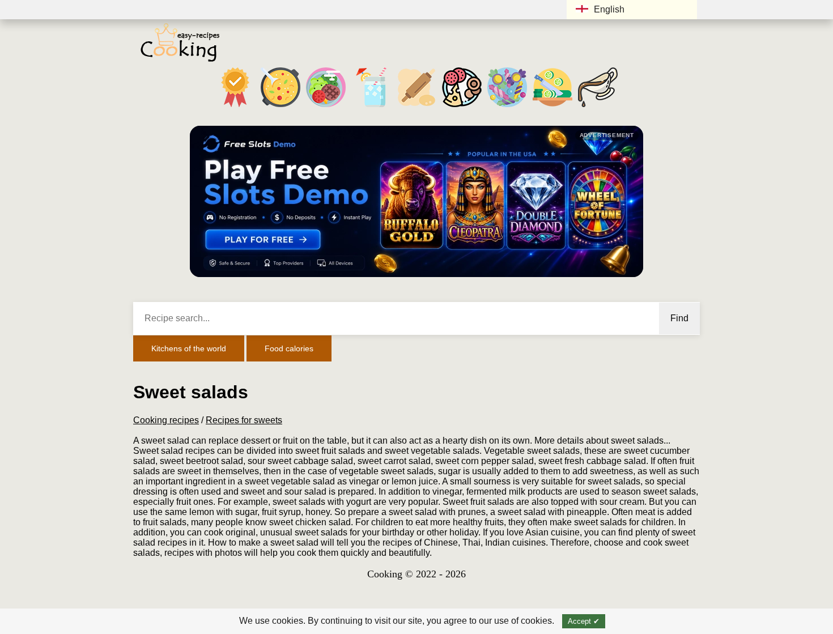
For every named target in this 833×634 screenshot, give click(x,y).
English (609, 9)
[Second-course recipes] (325, 107)
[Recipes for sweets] (507, 107)
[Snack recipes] (461, 107)
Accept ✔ (584, 621)
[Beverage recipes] (371, 107)
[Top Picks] (235, 107)
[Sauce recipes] (597, 107)
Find (679, 318)
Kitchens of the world (188, 348)
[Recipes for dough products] (416, 107)
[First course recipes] (280, 107)
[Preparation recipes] (552, 107)
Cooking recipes (166, 420)
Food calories (289, 348)
